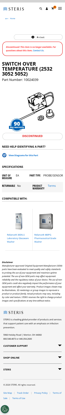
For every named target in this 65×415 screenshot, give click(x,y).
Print (40, 37)
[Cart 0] (52, 8)
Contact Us (38, 50)
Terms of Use (18, 398)
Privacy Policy (41, 392)
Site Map (7, 392)
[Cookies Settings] (5, 409)
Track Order (23, 392)
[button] (43, 12)
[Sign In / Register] (47, 8)
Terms (52, 186)
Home (12, 18)
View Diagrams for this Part (23, 155)
